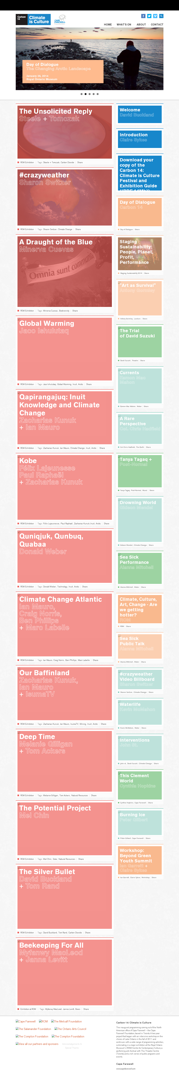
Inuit (75, 384)
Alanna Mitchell (126, 587)
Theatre (135, 361)
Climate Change (65, 229)
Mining (83, 724)
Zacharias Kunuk (51, 448)
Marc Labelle (84, 660)
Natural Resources (79, 795)
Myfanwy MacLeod (53, 1009)
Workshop (145, 878)
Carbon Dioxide (67, 162)
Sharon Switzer (50, 229)
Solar (55, 859)
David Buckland (50, 932)
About (141, 24)
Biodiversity (64, 311)
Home (108, 24)
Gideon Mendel (126, 545)
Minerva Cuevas (50, 311)
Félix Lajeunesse (51, 523)
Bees (77, 1009)
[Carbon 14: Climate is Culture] (33, 19)
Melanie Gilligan (50, 795)
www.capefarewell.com (125, 1069)
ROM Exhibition (27, 162)
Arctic (80, 384)
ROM (122, 626)
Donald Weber (49, 586)
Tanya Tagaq (125, 490)
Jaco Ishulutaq (49, 384)
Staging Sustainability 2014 (131, 273)
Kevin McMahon (126, 728)
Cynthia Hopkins (126, 803)
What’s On (124, 24)
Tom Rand (62, 932)
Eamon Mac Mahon (127, 406)
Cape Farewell (140, 803)
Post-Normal (136, 490)
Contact (157, 24)
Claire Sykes (135, 878)
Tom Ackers (64, 795)
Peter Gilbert (125, 838)
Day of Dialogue (126, 229)
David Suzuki (125, 361)
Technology (62, 586)
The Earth (140, 447)
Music (144, 490)
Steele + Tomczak (51, 162)
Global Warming (64, 384)
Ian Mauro (64, 448)
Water (139, 406)
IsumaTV (74, 724)
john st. (123, 764)
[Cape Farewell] (60, 19)
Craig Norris (58, 660)
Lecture (137, 319)
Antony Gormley (126, 319)
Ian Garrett (124, 878)
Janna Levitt (68, 1009)
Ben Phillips (71, 660)
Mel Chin (47, 859)
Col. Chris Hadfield (127, 447)
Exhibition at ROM (28, 1009)
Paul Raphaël (67, 523)
